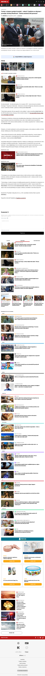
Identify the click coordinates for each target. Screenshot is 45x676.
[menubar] (41, 2)
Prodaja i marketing (22, 661)
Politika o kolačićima (22, 667)
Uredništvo (22, 659)
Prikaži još (11, 632)
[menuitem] (41, 1)
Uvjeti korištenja (22, 663)
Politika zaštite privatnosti (22, 665)
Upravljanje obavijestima (23, 670)
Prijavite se (22, 233)
